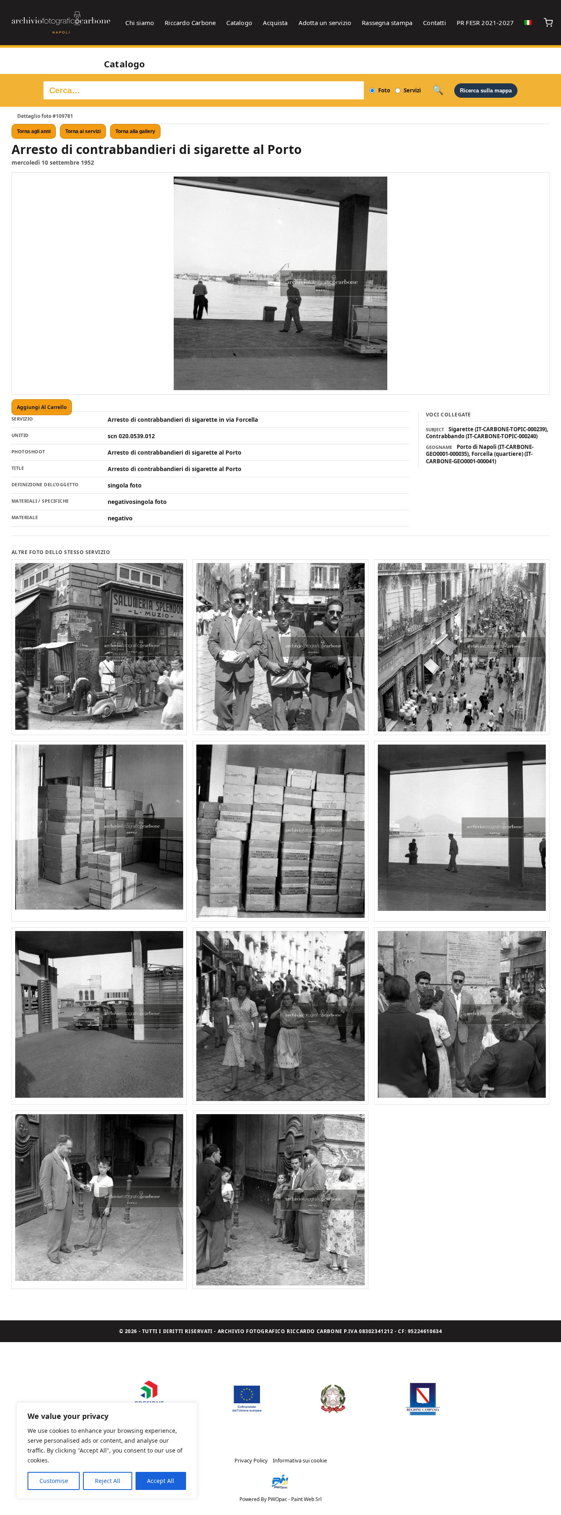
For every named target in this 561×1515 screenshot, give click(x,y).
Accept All (160, 1481)
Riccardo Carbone (190, 22)
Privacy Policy (251, 1460)
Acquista (275, 22)
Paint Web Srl (306, 1499)
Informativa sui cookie (300, 1460)
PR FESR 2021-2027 (485, 22)
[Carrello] (548, 22)
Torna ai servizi (83, 131)
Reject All (107, 1481)
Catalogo (239, 22)
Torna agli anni (34, 131)
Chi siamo (139, 22)
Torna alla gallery (135, 131)
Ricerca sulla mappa (486, 90)
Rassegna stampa (387, 22)
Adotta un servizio (325, 22)
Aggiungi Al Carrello (42, 407)
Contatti (434, 22)
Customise (53, 1481)
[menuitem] (528, 22)
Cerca (438, 90)
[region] (106, 1450)
